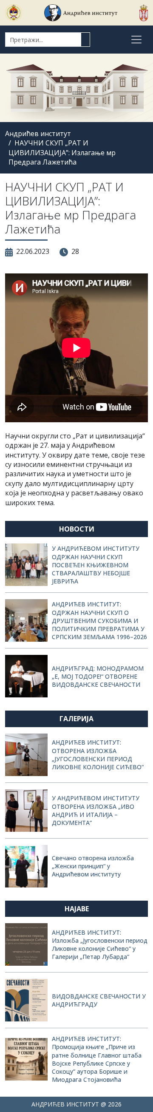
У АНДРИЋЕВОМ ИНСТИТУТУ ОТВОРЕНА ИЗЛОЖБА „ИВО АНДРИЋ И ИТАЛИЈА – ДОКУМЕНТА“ (95, 810)
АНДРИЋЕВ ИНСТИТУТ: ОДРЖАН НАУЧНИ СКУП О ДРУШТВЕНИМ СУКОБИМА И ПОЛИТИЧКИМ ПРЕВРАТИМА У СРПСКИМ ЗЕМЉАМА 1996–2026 (99, 620)
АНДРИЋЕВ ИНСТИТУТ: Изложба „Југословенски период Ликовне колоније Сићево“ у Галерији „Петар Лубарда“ (99, 944)
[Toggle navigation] (136, 39)
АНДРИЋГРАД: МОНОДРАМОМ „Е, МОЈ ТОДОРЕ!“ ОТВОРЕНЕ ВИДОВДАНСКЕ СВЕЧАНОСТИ (98, 676)
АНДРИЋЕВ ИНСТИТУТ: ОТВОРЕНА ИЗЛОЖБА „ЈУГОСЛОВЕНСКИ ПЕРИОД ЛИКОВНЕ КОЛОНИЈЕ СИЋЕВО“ (98, 754)
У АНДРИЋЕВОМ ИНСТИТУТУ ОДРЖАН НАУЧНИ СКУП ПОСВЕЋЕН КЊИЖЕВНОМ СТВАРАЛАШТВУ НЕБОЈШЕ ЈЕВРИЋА (95, 564)
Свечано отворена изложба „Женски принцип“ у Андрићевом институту (93, 866)
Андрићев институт (38, 133)
